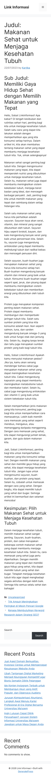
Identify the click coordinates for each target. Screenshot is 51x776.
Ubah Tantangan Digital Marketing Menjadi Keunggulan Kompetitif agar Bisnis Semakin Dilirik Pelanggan (24, 677)
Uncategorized (16, 597)
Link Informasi (16, 7)
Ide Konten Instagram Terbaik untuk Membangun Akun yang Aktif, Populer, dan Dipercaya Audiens (24, 689)
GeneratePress (25, 771)
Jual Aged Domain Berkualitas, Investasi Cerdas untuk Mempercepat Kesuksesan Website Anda (25, 665)
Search (8, 630)
